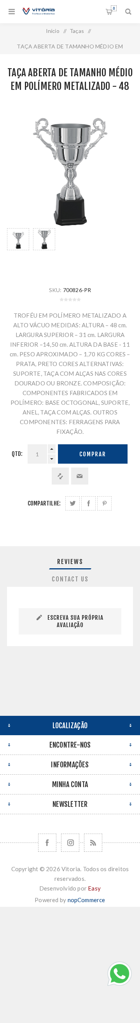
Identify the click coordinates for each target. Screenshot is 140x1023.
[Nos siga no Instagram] (70, 843)
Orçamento (114, 8)
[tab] (70, 561)
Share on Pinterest (104, 503)
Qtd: (17, 453)
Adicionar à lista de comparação (60, 476)
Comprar (92, 454)
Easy (94, 888)
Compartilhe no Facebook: (88, 503)
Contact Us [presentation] (70, 579)
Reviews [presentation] (70, 562)
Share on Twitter (72, 503)
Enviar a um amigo (79, 476)
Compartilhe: (44, 503)
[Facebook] (47, 843)
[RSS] (93, 843)
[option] (18, 249)
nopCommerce (86, 899)
